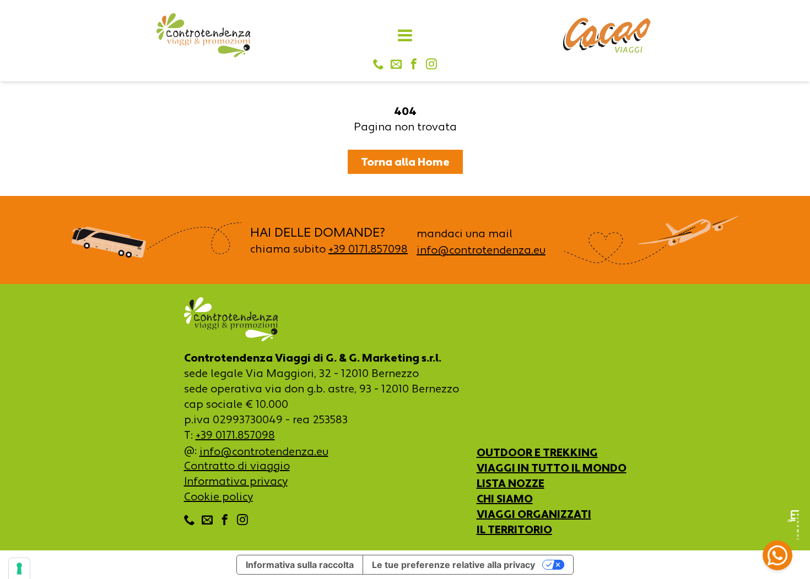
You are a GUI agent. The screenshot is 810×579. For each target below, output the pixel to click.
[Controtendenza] (203, 35)
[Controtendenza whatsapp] (777, 557)
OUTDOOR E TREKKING (537, 452)
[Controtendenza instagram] (431, 65)
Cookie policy (218, 496)
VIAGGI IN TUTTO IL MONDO (552, 467)
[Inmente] (793, 524)
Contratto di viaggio (237, 465)
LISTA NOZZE (510, 483)
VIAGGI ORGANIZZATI (534, 514)
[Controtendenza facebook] (413, 65)
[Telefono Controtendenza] (378, 65)
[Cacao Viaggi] (607, 35)
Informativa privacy (236, 481)
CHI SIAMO (505, 498)
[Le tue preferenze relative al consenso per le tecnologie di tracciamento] (19, 568)
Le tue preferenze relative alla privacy (453, 564)
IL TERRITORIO (514, 529)
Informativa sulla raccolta (300, 564)
